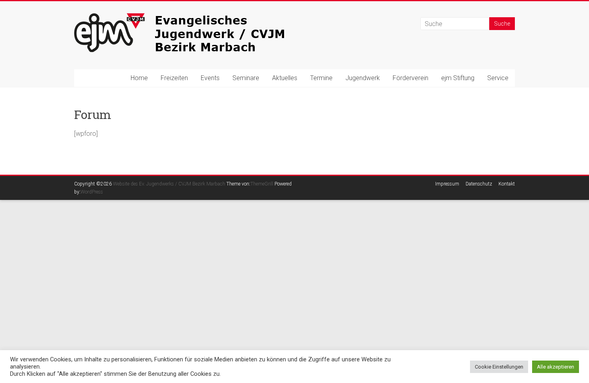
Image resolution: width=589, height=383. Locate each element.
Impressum (447, 184)
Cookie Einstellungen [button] (499, 367)
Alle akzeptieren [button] (555, 367)
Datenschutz (479, 184)
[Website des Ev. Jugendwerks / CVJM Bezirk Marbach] (194, 17)
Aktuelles (284, 78)
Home (139, 78)
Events (210, 78)
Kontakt (506, 184)
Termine (321, 78)
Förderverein (410, 78)
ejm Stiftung (457, 78)
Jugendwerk (362, 78)
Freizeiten (174, 78)
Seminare (245, 78)
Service (497, 78)
